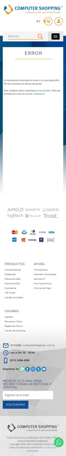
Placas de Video (13, 278)
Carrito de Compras (15, 330)
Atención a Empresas (45, 274)
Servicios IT (39, 278)
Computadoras (13, 269)
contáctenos (39, 93)
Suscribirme (15, 404)
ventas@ (32, 345)
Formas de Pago (42, 288)
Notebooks (10, 274)
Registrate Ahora (14, 326)
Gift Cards (10, 292)
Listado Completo (14, 297)
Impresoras (10, 288)
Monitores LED (12, 283)
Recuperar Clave (13, 321)
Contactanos (40, 269)
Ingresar (9, 316)
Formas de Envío (43, 283)
